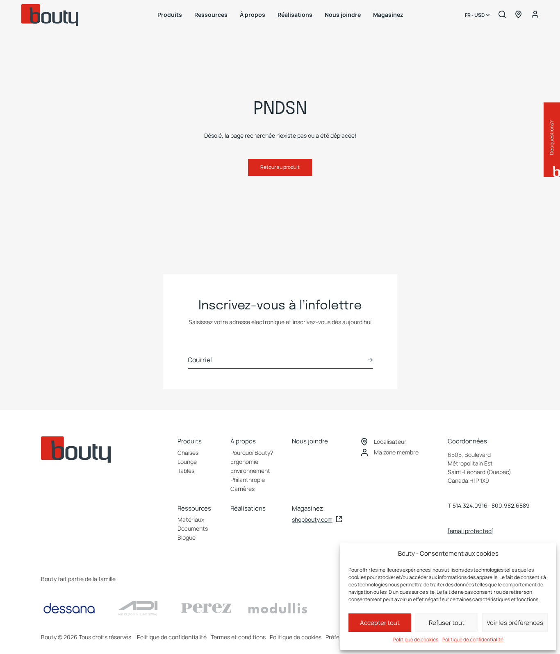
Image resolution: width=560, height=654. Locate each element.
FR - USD (475, 15)
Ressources (211, 14)
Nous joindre (343, 14)
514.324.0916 (470, 505)
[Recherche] (502, 14)
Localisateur (390, 441)
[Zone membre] (535, 15)
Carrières (242, 489)
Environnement (250, 471)
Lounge (187, 462)
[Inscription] (370, 360)
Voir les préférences (515, 622)
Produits (169, 14)
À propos (252, 14)
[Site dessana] (69, 608)
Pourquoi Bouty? (251, 452)
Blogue (187, 537)
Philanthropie (247, 480)
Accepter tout (380, 622)
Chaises (188, 452)
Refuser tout (446, 622)
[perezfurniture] (206, 608)
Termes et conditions (238, 637)
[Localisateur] (518, 14)
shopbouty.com (312, 519)
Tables (186, 471)
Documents (193, 528)
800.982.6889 (511, 505)
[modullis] (278, 608)
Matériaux (191, 519)
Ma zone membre (396, 452)
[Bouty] (50, 15)
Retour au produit (280, 167)
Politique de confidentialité (472, 639)
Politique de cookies (415, 639)
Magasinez (388, 14)
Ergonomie (244, 462)
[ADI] (137, 608)
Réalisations (295, 14)
